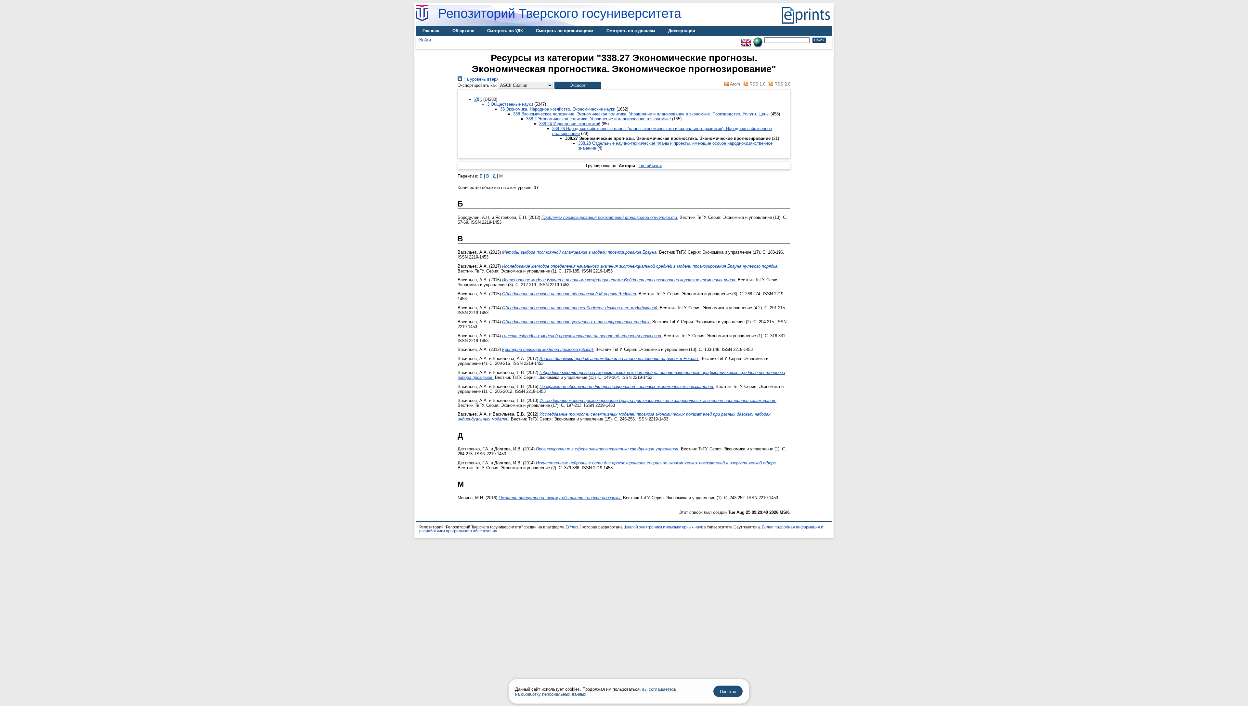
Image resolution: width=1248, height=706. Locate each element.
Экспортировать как (477, 85)
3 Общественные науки (510, 104)
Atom (734, 84)
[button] (577, 85)
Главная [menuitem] (430, 30)
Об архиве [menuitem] (463, 30)
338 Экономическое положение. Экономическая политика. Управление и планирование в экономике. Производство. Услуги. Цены (641, 114)
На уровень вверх (480, 79)
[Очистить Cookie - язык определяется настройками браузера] (758, 39)
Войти (425, 39)
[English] (746, 39)
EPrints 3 (573, 527)
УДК (478, 99)
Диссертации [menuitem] (681, 30)
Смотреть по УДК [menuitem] (505, 30)
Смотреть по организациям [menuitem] (564, 30)
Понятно (728, 691)
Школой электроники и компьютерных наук (663, 527)
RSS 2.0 (781, 84)
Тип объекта (650, 165)
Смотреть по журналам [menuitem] (630, 30)
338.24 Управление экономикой (569, 123)
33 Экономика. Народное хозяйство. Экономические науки (557, 109)
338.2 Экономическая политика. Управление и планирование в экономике (598, 118)
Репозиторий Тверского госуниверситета (559, 13)
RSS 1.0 (756, 84)
